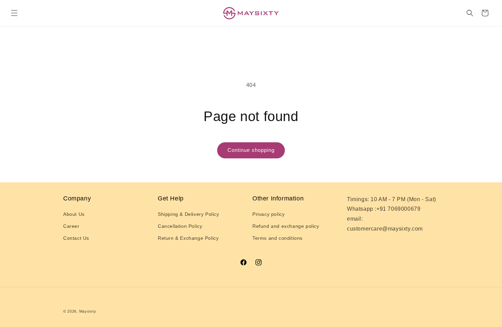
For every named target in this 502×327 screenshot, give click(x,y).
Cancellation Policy (180, 226)
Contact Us (76, 238)
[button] (14, 13)
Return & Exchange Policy (188, 238)
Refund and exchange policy (285, 226)
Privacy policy (268, 214)
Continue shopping (251, 150)
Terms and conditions (277, 238)
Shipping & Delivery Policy (188, 214)
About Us (74, 214)
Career (71, 226)
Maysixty (87, 311)
